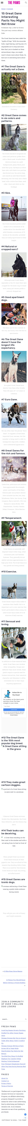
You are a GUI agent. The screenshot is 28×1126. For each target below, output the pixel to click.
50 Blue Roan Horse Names (13, 971)
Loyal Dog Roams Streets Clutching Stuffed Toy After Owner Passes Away (13, 1033)
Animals (10, 9)
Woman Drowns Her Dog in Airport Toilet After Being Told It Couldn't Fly (13, 1041)
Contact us (5, 1081)
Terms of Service (7, 1086)
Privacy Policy (6, 1084)
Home (3, 9)
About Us (4, 1078)
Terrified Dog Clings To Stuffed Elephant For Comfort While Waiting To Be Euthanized (12, 1059)
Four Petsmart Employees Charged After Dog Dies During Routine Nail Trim (13, 1066)
